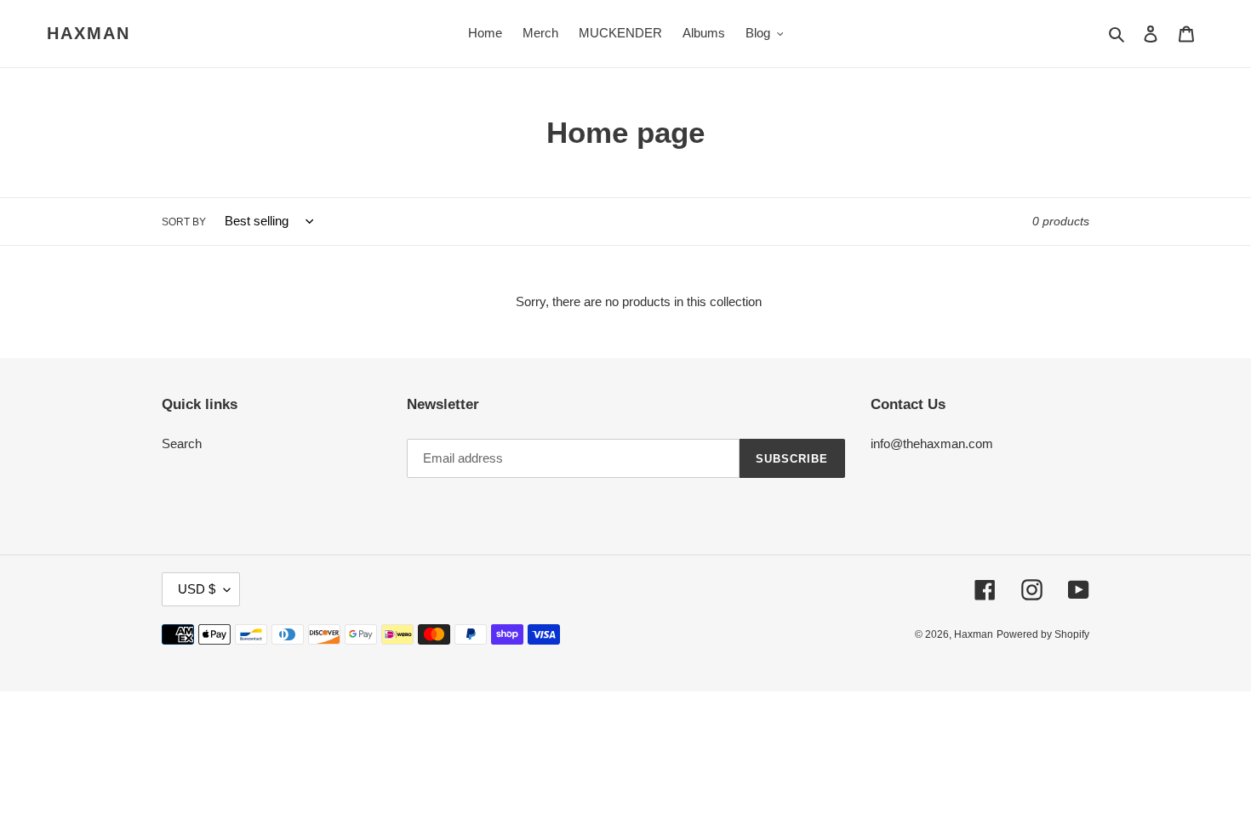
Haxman (88, 33)
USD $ (196, 589)
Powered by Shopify (1043, 634)
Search (182, 443)
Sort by (184, 222)
